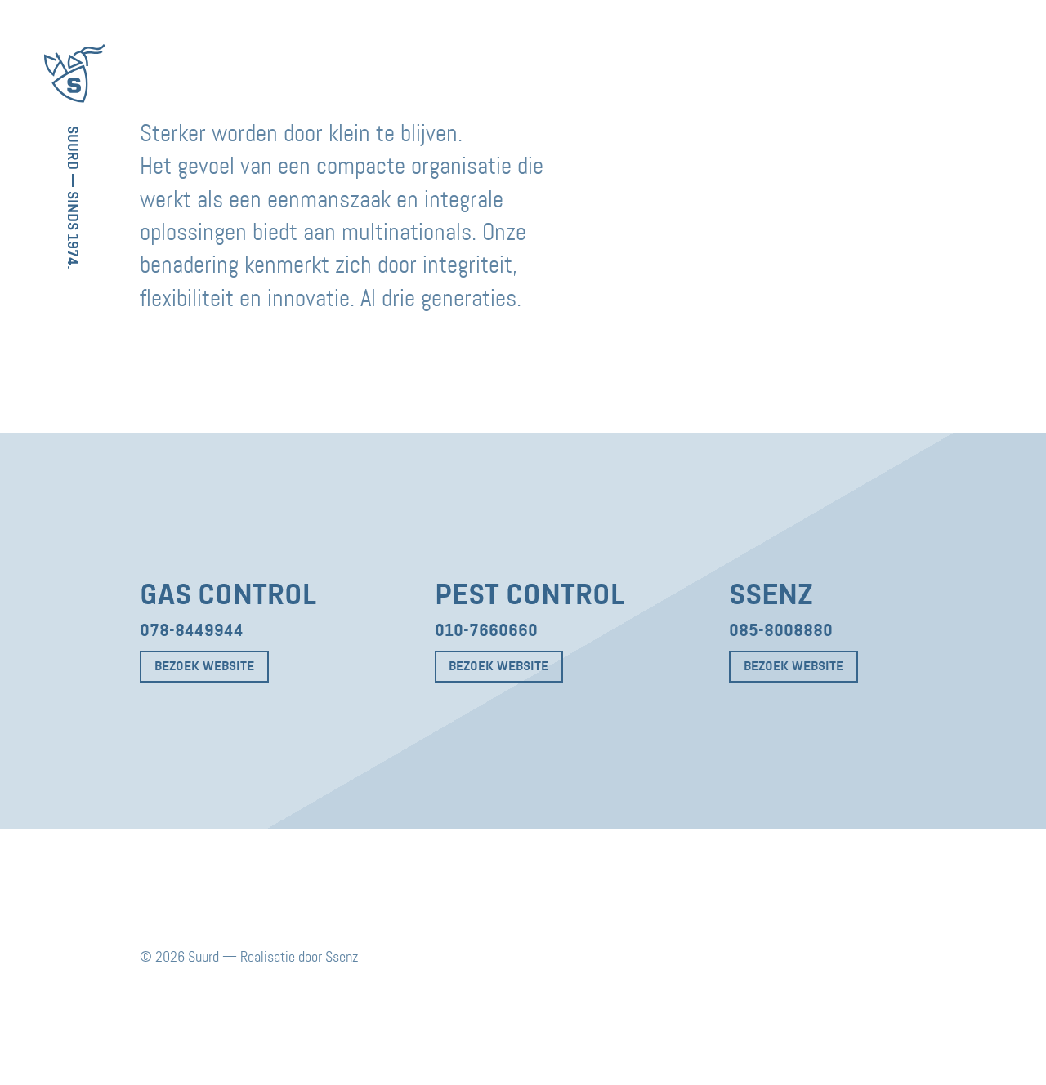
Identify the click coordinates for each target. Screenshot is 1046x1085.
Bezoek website (204, 666)
